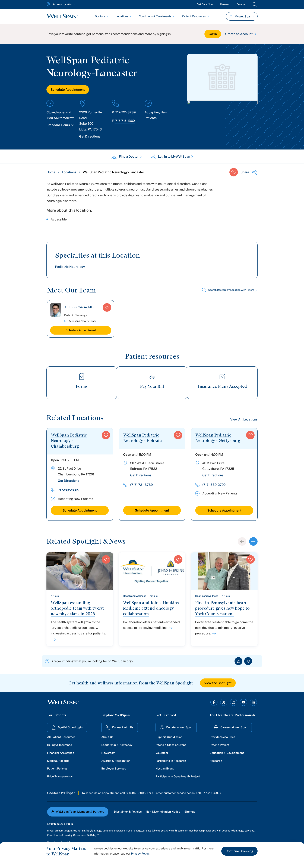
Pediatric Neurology (70, 267)
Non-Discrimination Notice (163, 811)
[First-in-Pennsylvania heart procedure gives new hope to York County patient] (213, 633)
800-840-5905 (135, 793)
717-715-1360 (125, 121)
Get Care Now (205, 4)
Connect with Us (122, 727)
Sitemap (189, 811)
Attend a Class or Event (171, 745)
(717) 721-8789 (141, 485)
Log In (213, 34)
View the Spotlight (218, 683)
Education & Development (227, 753)
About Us (107, 737)
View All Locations (244, 419)
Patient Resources (194, 16)
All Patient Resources (61, 737)
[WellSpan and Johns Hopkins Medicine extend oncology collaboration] (170, 628)
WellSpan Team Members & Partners (80, 811)
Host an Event (165, 768)
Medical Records (58, 760)
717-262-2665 (68, 490)
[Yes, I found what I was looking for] (238, 661)
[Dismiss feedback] (256, 661)
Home (50, 172)
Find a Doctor (129, 156)
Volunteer (162, 753)
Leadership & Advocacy (116, 745)
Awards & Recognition (115, 760)
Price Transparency (60, 776)
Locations (122, 16)
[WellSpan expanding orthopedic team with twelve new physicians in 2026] (53, 639)
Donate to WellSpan (179, 727)
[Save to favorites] (233, 172)
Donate (240, 4)
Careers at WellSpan (233, 727)
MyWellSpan (243, 16)
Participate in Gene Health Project (178, 776)
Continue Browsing (239, 851)
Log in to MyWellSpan (174, 156)
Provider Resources (222, 737)
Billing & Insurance (59, 745)
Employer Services (113, 768)
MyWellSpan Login (70, 727)
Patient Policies (57, 768)
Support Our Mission (169, 737)
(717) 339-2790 (214, 485)
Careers (224, 4)
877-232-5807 (211, 793)
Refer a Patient (219, 745)
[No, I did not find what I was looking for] (248, 661)
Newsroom (108, 753)
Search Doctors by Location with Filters (231, 289)
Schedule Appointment (68, 89)
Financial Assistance (60, 753)
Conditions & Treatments (155, 16)
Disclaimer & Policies (128, 811)
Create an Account (239, 34)
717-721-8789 (125, 112)
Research (216, 760)
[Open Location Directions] (222, 112)
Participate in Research (171, 760)
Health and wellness (134, 595)
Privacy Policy (140, 853)
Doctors (100, 16)
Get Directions (89, 136)
